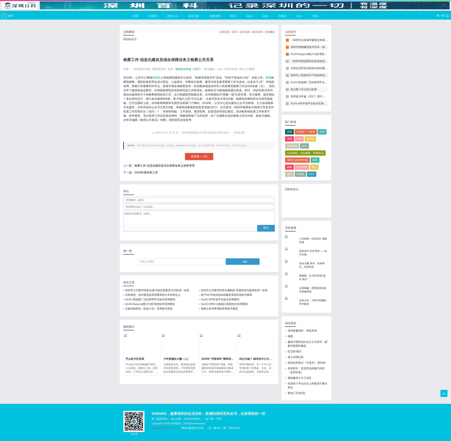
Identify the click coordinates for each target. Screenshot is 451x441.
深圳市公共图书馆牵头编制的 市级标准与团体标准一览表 (234, 290)
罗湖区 (300, 174)
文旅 (265, 15)
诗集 (289, 167)
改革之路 (193, 15)
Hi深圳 (153, 15)
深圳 (289, 131)
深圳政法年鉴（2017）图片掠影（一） (313, 96)
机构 (315, 159)
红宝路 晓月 (295, 351)
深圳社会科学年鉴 (297, 159)
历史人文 (172, 15)
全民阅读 (301, 167)
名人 (299, 15)
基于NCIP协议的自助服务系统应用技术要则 (226, 294)
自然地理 (214, 15)
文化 (304, 145)
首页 (135, 15)
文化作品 (292, 145)
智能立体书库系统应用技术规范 (219, 308)
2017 (311, 174)
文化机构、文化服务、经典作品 (305, 152)
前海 (268, 77)
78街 (289, 138)
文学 (322, 131)
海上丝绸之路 (296, 357)
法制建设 (270, 31)
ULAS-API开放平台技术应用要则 (220, 299)
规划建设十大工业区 (299, 377)
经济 (233, 15)
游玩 (289, 174)
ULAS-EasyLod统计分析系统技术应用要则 (150, 303)
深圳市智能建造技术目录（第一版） (312, 46)
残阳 (290, 336)
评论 (266, 227)
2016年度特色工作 (146, 172)
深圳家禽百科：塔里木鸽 (302, 330)
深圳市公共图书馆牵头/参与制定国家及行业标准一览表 (157, 290)
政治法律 (257, 31)
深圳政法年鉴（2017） (188, 69)
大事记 (282, 15)
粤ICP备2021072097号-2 (165, 428)
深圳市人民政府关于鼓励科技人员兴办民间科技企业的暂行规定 (327, 75)
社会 (249, 15)
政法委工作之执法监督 (304, 89)
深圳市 (156, 77)
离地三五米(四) (296, 392)
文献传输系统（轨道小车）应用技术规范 (149, 308)
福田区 (310, 138)
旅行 (314, 167)
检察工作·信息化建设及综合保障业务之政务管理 (165, 165)
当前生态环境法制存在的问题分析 (310, 68)
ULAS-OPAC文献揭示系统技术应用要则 (224, 303)
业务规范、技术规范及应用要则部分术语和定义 (153, 294)
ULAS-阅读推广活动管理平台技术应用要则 (150, 299)
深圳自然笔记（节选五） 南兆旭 (306, 362)
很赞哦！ (197, 156)
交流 (315, 15)
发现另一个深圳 (305, 131)
